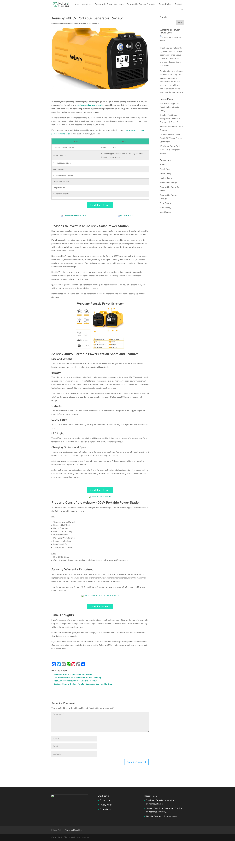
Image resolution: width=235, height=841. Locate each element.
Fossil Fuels (165, 169)
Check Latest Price (100, 205)
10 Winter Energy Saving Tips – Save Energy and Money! (171, 150)
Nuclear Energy (166, 178)
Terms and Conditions (73, 830)
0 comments (94, 23)
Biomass (163, 164)
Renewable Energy (58, 23)
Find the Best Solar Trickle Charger (161, 816)
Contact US (105, 800)
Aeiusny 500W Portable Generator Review (73, 674)
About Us (87, 4)
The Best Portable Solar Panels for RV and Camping (77, 677)
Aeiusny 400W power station (90, 105)
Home (76, 4)
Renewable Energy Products (141, 4)
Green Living (165, 4)
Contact (178, 4)
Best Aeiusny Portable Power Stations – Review (75, 680)
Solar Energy (165, 203)
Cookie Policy (105, 809)
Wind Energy (165, 212)
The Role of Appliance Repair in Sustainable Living (170, 107)
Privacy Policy (106, 804)
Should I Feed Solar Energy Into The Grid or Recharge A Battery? (170, 119)
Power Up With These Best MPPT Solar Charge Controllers (171, 138)
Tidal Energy (165, 207)
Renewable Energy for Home (109, 4)
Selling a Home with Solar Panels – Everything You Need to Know (83, 684)
